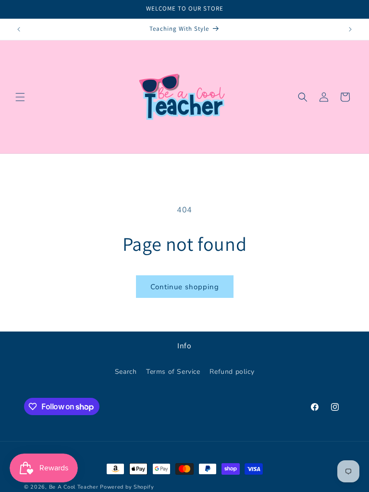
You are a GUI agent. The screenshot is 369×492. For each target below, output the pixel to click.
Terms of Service (173, 371)
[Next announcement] (350, 29)
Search (126, 371)
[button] (20, 97)
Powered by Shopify (127, 487)
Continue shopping (184, 287)
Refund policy (231, 371)
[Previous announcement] (18, 29)
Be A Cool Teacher (73, 487)
